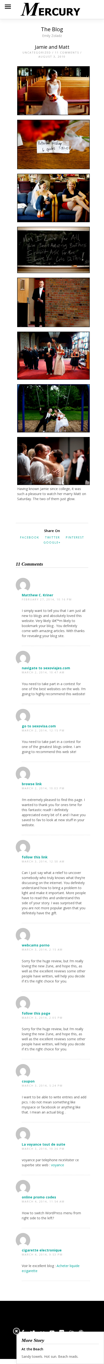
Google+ (52, 542)
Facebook (29, 537)
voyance (57, 1165)
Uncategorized (36, 52)
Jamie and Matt (52, 47)
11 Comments (67, 52)
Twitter (52, 537)
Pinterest (75, 537)
